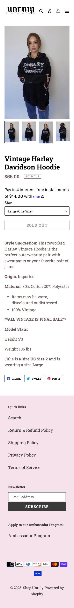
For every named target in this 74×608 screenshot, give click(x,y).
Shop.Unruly (33, 587)
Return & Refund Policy (30, 430)
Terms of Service (24, 467)
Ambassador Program (29, 535)
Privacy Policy (22, 455)
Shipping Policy (23, 442)
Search (14, 417)
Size (8, 202)
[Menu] (67, 10)
